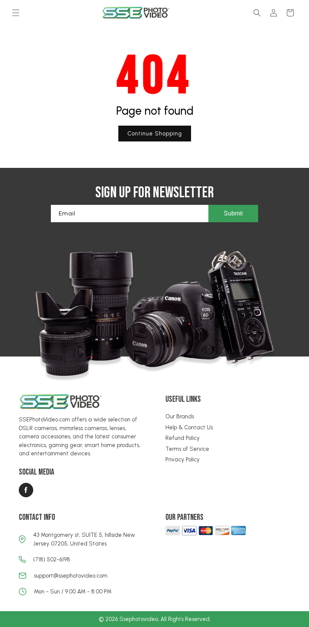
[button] (16, 13)
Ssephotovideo (138, 619)
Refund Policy (182, 438)
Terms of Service (187, 449)
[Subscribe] (233, 213)
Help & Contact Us (189, 427)
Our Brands (179, 416)
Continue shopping (154, 133)
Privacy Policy (182, 459)
